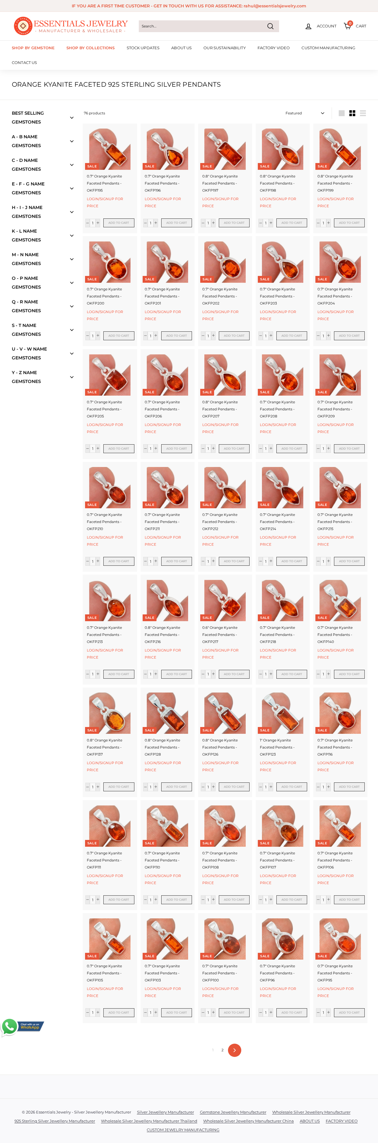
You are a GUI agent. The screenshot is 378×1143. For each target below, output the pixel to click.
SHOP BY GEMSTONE (33, 47)
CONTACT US (24, 62)
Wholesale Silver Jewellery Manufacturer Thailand (149, 1121)
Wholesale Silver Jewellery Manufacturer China (248, 1121)
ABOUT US (181, 47)
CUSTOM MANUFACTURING (328, 47)
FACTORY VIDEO (274, 47)
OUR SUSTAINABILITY (224, 47)
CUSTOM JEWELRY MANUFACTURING (183, 1129)
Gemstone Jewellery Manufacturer (233, 1112)
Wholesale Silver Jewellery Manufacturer (311, 1112)
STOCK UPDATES (143, 47)
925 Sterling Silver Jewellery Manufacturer (54, 1121)
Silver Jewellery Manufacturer (165, 1112)
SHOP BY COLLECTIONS (90, 47)
